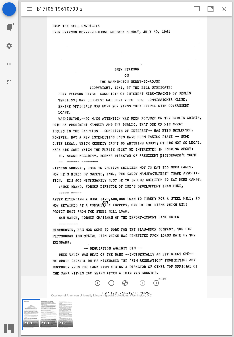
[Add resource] (9, 9)
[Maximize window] (210, 9)
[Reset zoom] (125, 283)
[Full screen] (9, 82)
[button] (31, 314)
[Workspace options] (9, 64)
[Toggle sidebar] (29, 9)
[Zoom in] (97, 283)
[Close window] (224, 9)
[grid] (126, 316)
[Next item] (156, 283)
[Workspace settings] (9, 46)
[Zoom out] (111, 283)
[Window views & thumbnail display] (197, 9)
